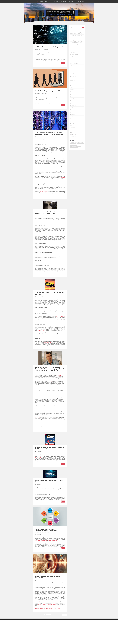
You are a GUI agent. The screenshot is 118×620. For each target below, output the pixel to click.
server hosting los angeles (44, 191)
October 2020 (73, 114)
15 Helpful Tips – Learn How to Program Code (49, 47)
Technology (73, 65)
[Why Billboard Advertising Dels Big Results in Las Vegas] (50, 284)
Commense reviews (44, 540)
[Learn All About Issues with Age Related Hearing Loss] (50, 563)
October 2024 (73, 80)
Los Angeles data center (58, 140)
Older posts (64, 614)
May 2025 (72, 78)
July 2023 (72, 96)
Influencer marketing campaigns (46, 460)
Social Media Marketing (74, 63)
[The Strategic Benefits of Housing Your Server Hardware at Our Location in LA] (50, 205)
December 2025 (73, 74)
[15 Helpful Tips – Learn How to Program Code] (50, 34)
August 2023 (73, 94)
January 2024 (73, 87)
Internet (61, 1)
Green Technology (55, 1)
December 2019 (73, 116)
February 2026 (73, 73)
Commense (58, 490)
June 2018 (72, 123)
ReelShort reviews (37, 540)
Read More (62, 63)
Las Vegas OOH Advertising (41, 330)
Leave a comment (45, 49)
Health (72, 56)
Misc (78, 1)
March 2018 (73, 127)
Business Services (74, 50)
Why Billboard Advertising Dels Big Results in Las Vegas (49, 293)
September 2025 (73, 76)
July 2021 (72, 112)
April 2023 (72, 100)
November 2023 (73, 91)
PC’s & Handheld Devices (72, 1)
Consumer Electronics (48, 1)
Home (37, 1)
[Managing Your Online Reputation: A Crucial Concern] (50, 474)
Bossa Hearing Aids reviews (42, 604)
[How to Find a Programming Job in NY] (50, 78)
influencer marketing (38, 457)
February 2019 (73, 121)
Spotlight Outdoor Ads (47, 342)
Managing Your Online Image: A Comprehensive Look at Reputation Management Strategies (46, 530)
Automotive (41, 1)
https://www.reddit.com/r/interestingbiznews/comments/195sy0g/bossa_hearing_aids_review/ (49, 608)
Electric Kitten (63, 177)
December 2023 (73, 89)
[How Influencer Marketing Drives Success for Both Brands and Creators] (50, 439)
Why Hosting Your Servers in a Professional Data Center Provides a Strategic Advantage (49, 133)
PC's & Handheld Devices (75, 61)
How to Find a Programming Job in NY (47, 91)
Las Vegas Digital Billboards (60, 316)
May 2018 (72, 125)
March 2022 (73, 109)
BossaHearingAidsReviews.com (52, 604)
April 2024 (72, 85)
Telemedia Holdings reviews (52, 540)
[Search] (83, 27)
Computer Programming (75, 52)
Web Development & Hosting (75, 67)
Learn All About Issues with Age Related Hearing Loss (48, 576)
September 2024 (73, 82)
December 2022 (73, 103)
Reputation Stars (40, 487)
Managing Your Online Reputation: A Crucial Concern (49, 481)
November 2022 (73, 105)
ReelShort (54, 490)
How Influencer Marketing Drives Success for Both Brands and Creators (49, 448)
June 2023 (72, 98)
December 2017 (73, 132)
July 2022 (72, 107)
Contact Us (82, 1)
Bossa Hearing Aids (62, 602)
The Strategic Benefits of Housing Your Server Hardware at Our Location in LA (49, 212)
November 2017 (73, 134)
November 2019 (73, 118)
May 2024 (72, 83)
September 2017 (73, 136)
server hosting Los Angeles (50, 273)
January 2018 (73, 130)
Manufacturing (65, 1)
